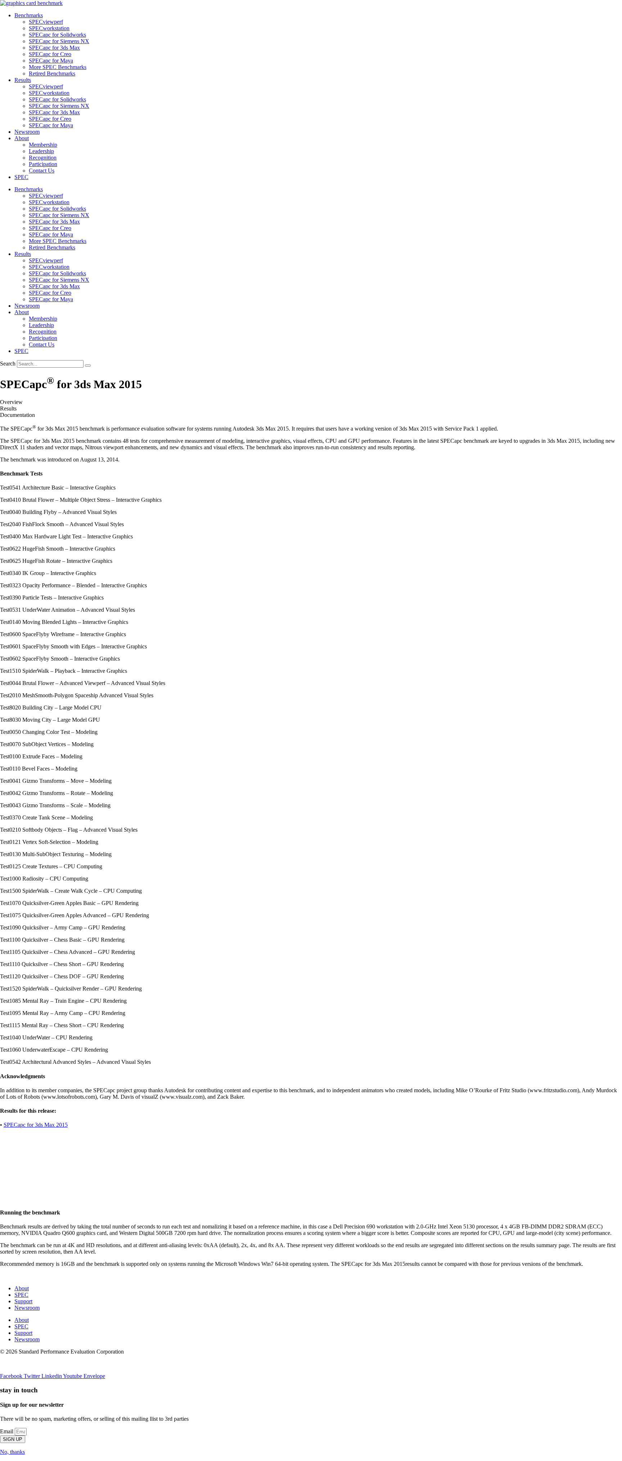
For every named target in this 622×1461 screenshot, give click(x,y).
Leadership (41, 151)
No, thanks (12, 1452)
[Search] (88, 365)
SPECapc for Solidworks (57, 35)
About (21, 138)
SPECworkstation (49, 28)
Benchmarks (28, 15)
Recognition (43, 158)
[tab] (311, 402)
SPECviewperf (46, 22)
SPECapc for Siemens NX (59, 41)
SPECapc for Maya (51, 61)
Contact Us (41, 170)
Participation (43, 164)
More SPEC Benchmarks (57, 67)
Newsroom (27, 132)
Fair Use (61, 1364)
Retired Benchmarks (52, 73)
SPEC (21, 177)
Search (7, 363)
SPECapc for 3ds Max (54, 48)
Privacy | (10, 1364)
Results (22, 80)
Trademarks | (35, 1364)
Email (7, 1431)
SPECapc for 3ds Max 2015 (36, 1125)
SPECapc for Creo (50, 54)
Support (23, 1301)
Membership (43, 145)
